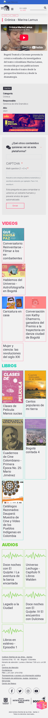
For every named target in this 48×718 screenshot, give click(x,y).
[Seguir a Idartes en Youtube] (36, 691)
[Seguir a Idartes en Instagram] (28, 691)
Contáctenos (7, 670)
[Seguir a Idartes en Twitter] (20, 691)
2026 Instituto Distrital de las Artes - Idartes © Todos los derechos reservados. (24, 713)
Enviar (15, 205)
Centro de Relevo (9, 683)
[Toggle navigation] (12, 9)
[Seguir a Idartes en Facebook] (12, 691)
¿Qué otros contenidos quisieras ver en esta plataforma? (25, 147)
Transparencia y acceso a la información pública (21, 675)
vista (13, 245)
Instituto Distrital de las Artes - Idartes (17, 657)
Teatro (14, 15)
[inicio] (5, 8)
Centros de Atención (10, 667)
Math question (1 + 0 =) (16, 168)
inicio (5, 15)
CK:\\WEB (23, 8)
